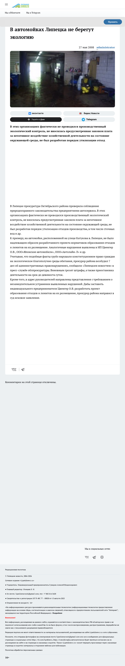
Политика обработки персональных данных (24, 650)
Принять (113, 21)
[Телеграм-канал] (89, 119)
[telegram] (24, 369)
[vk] (14, 369)
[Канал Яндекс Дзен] (36, 119)
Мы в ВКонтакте (12, 12)
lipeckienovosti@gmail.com (27, 594)
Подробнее (57, 613)
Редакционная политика (15, 569)
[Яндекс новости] (89, 113)
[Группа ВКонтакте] (36, 113)
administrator (105, 47)
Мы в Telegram (33, 12)
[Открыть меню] (6, 4)
